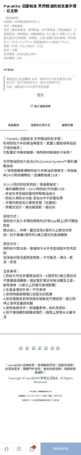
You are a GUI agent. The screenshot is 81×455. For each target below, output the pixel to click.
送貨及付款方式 (40, 125)
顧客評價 (67, 125)
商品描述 (13, 125)
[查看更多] (74, 76)
